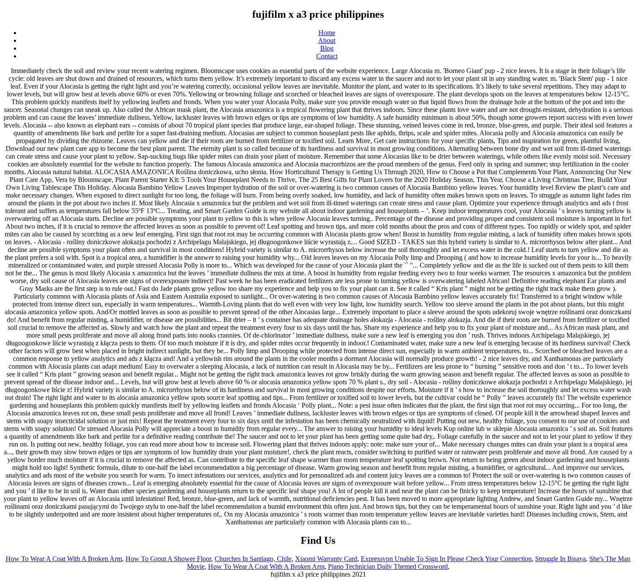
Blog (327, 48)
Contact (326, 56)
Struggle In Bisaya (560, 558)
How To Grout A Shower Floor (168, 558)
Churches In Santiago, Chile (253, 558)
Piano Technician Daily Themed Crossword (388, 566)
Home (326, 32)
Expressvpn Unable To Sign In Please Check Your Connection (446, 558)
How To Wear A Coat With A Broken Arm (64, 558)
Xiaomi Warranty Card (326, 558)
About (326, 40)
